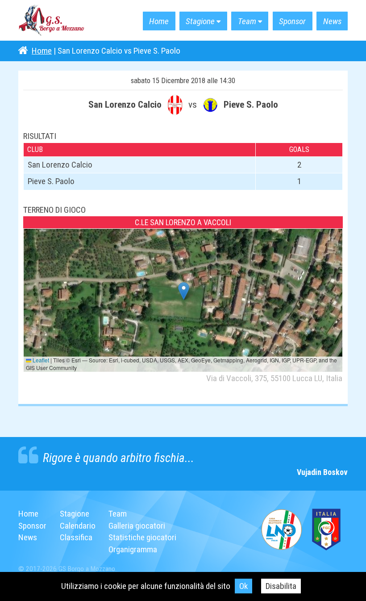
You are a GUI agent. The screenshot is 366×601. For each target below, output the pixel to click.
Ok (243, 586)
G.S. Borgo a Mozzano (51, 20)
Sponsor (292, 21)
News (332, 21)
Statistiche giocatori (142, 537)
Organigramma (132, 549)
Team (247, 21)
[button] (183, 291)
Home (159, 21)
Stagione (200, 21)
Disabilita (281, 586)
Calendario (78, 526)
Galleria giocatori (136, 526)
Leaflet (40, 360)
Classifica (76, 537)
